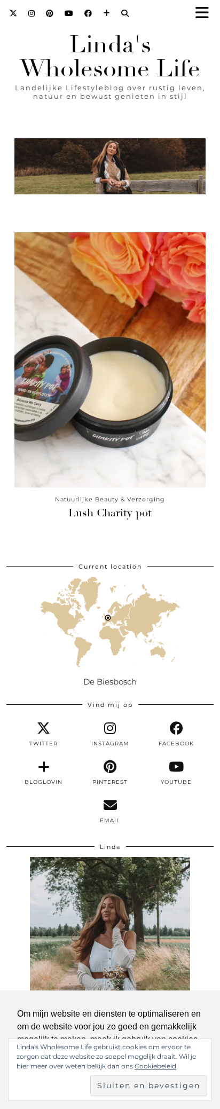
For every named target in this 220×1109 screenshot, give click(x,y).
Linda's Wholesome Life (110, 57)
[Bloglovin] (107, 13)
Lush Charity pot (110, 513)
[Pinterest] (50, 13)
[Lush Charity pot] (110, 359)
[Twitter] (14, 13)
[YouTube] (69, 13)
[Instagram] (31, 13)
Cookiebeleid (155, 1066)
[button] (205, 14)
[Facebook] (88, 13)
